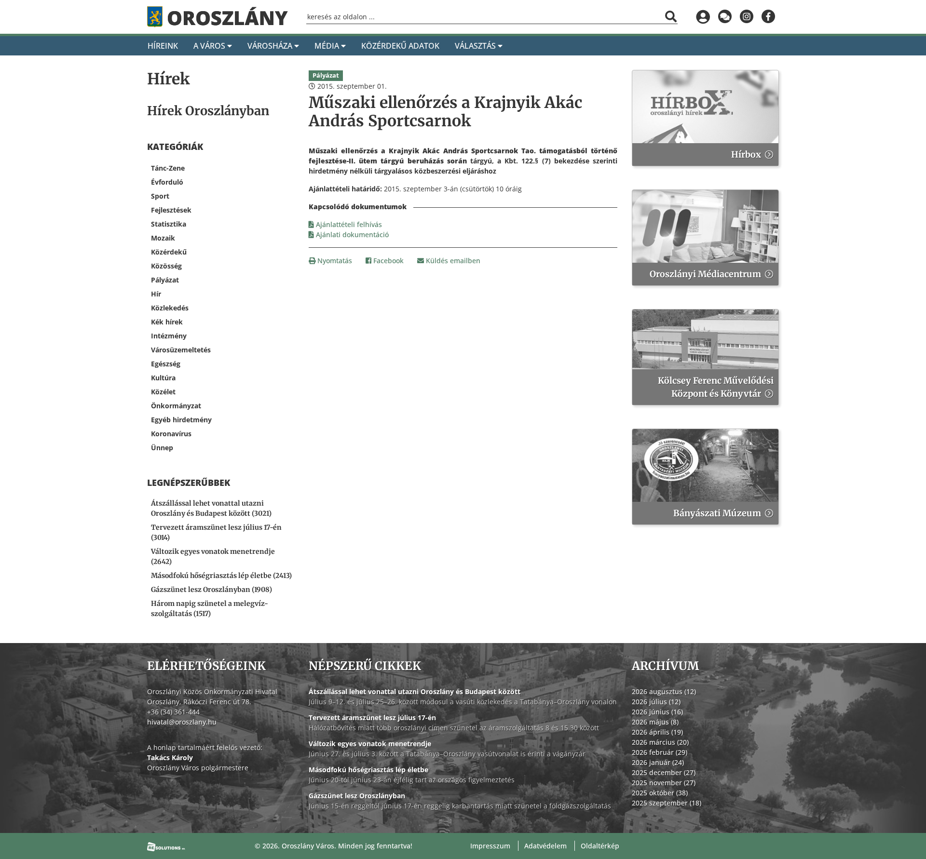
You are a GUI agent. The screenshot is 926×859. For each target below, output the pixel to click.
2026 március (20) (660, 742)
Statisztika (168, 223)
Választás (476, 45)
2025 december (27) (663, 772)
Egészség (165, 363)
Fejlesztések (171, 210)
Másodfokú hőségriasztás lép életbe (368, 769)
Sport (160, 196)
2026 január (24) (658, 762)
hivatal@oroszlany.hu (182, 721)
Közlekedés (170, 307)
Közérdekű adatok (400, 45)
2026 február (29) (659, 752)
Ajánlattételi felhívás (348, 224)
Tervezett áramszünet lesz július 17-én (372, 717)
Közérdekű (169, 251)
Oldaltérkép (600, 845)
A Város (210, 45)
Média (327, 45)
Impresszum (490, 845)
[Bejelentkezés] (703, 17)
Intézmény (169, 335)
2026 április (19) (657, 732)
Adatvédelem (545, 845)
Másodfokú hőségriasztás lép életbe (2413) (221, 575)
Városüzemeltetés (181, 349)
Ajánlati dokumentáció (351, 234)
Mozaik (163, 237)
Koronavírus (171, 433)
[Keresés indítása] (671, 16)
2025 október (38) (660, 792)
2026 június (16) (657, 711)
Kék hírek (167, 321)
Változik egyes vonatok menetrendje (370, 743)
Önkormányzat (176, 405)
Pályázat (165, 279)
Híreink (163, 45)
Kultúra (163, 377)
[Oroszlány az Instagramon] (746, 17)
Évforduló (167, 182)
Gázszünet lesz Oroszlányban (357, 795)
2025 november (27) (663, 782)
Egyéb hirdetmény (181, 419)
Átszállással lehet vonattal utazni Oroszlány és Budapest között (414, 691)
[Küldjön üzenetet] (724, 17)
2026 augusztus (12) (664, 691)
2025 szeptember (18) (666, 802)
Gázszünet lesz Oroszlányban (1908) (211, 589)
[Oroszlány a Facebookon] (768, 17)
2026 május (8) (655, 721)
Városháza (270, 45)
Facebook (387, 260)
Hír (156, 293)
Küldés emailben (452, 260)
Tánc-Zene (168, 168)
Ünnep (162, 447)
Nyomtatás (333, 260)
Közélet (163, 391)
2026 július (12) (656, 701)
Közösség (166, 265)
